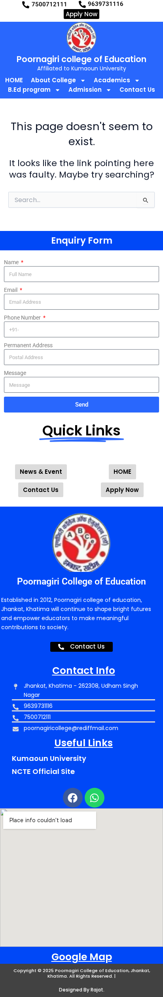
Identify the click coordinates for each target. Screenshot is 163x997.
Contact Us (137, 89)
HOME (14, 80)
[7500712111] (25, 4)
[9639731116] (82, 4)
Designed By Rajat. (81, 989)
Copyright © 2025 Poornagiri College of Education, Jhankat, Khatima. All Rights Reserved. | (81, 973)
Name (12, 262)
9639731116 (105, 4)
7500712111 (49, 4)
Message (15, 373)
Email (11, 290)
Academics (112, 80)
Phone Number (23, 317)
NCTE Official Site (43, 771)
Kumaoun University (49, 758)
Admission (85, 89)
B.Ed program (29, 89)
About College (53, 80)
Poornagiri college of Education (81, 59)
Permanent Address (28, 345)
